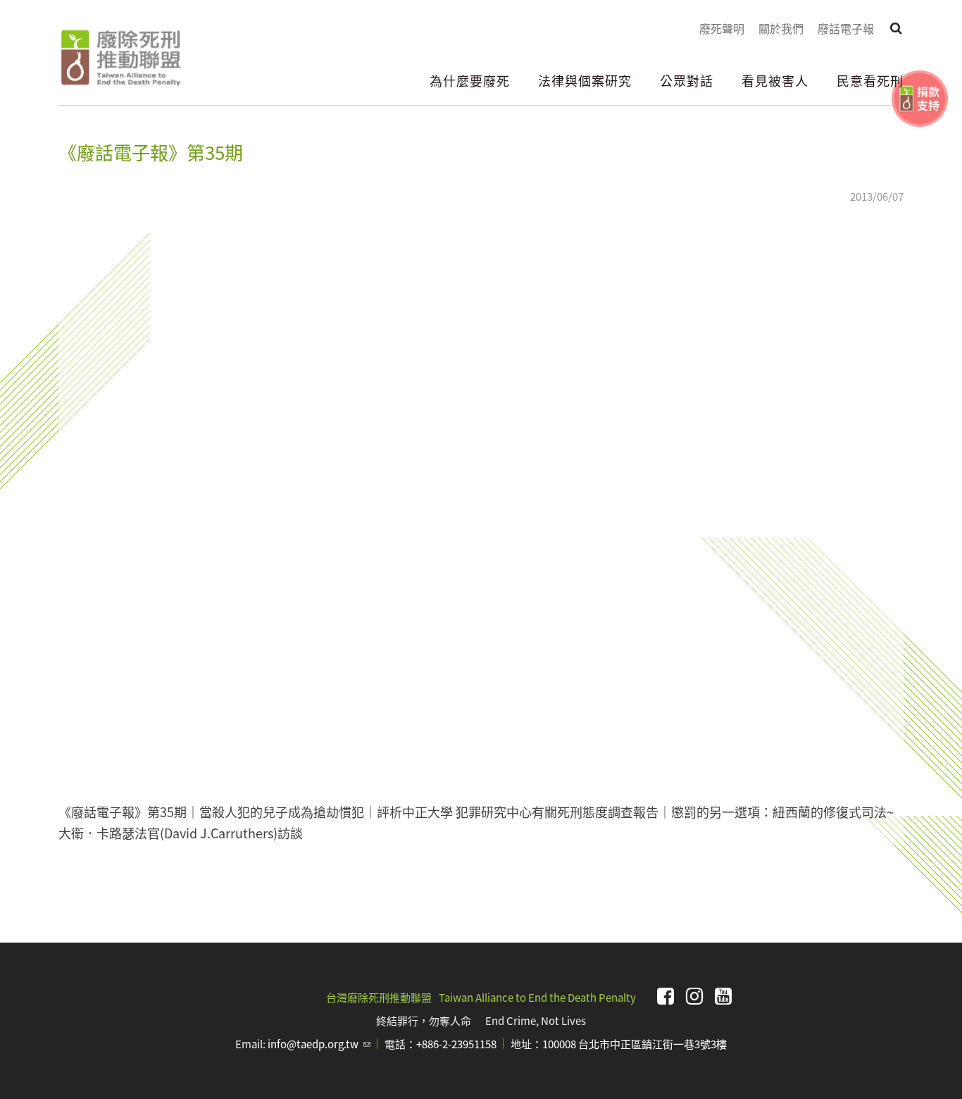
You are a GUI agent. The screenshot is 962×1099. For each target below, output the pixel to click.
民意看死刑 (870, 80)
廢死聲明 (721, 28)
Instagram (694, 996)
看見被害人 (775, 80)
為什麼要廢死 (470, 80)
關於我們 (781, 28)
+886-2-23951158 (456, 1043)
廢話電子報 (846, 28)
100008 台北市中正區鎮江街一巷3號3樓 (634, 1043)
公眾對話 (686, 80)
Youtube (723, 996)
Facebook (665, 996)
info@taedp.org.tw (319, 1043)
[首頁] (120, 57)
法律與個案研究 (585, 80)
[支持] (920, 98)
